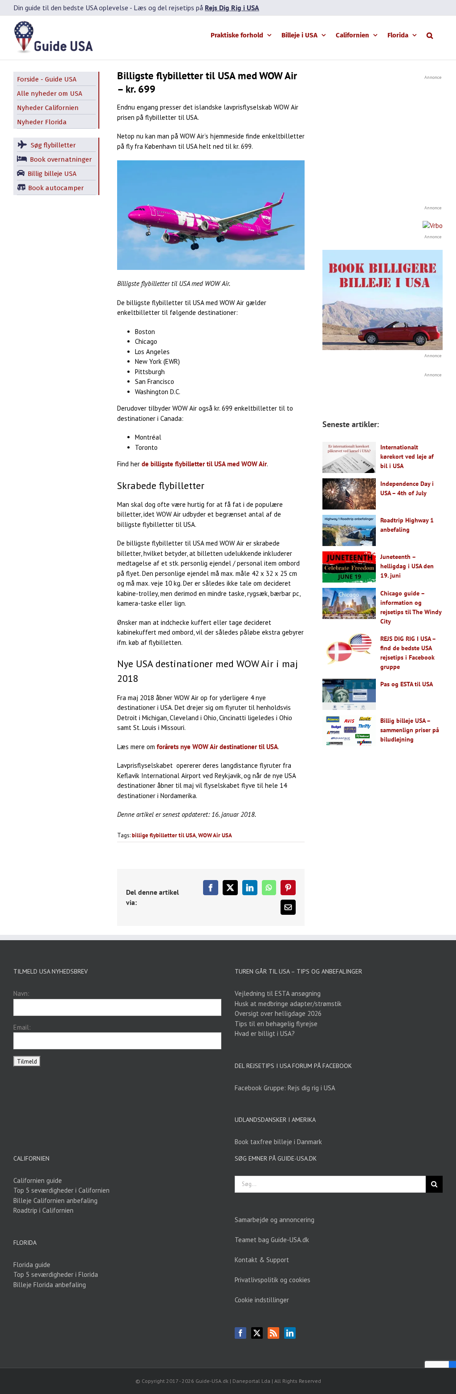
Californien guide (37, 1180)
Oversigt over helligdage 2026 (278, 1013)
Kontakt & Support (262, 1259)
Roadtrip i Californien (43, 1210)
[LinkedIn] (290, 1333)
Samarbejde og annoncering (274, 1219)
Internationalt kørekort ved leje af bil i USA (407, 456)
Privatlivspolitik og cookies (272, 1280)
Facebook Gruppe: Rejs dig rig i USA (285, 1088)
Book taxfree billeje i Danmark (278, 1141)
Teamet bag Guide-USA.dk (272, 1239)
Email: (22, 1027)
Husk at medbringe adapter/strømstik (288, 1003)
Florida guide (31, 1264)
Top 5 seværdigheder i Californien (61, 1190)
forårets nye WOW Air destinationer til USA (217, 746)
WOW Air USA (215, 835)
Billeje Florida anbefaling (49, 1284)
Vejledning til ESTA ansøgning (278, 993)
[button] (430, 35)
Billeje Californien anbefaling (55, 1200)
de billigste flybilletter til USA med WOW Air (204, 464)
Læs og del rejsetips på (196, 7)
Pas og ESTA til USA (406, 684)
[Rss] (273, 1333)
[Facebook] (240, 1333)
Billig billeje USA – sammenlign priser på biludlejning (409, 730)
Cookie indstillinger (262, 1300)
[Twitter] (257, 1333)
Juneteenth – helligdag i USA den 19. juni (407, 566)
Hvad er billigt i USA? (265, 1033)
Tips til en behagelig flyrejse (276, 1023)
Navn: (21, 993)
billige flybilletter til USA (164, 835)
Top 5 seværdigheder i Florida (55, 1274)
